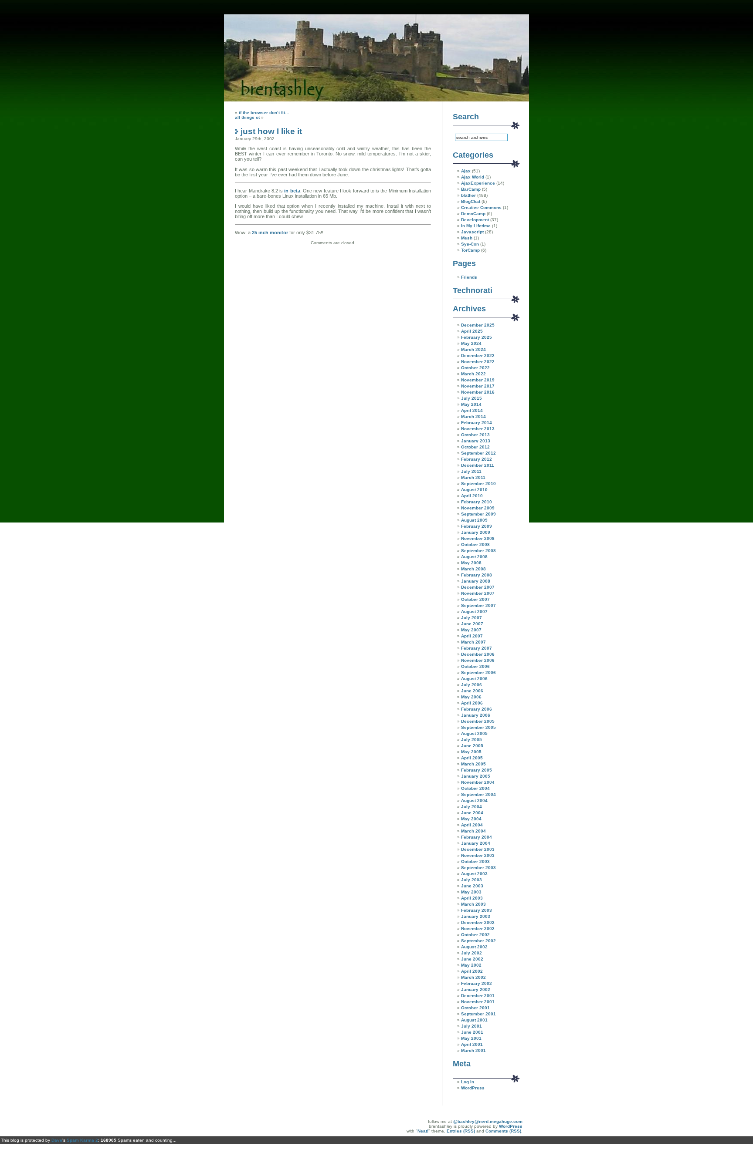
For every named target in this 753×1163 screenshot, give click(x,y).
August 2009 (474, 520)
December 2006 (478, 654)
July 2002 (471, 953)
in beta (292, 190)
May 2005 (471, 751)
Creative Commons (481, 207)
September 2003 (478, 867)
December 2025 (478, 325)
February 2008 (476, 575)
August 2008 (474, 556)
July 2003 (471, 879)
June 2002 (472, 959)
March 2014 (473, 416)
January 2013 (475, 440)
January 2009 (475, 532)
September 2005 (478, 727)
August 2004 (474, 800)
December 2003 (478, 849)
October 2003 (475, 861)
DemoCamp (473, 213)
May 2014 (471, 404)
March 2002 (473, 977)
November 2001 (478, 1001)
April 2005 (472, 757)
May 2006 (471, 696)
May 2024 (471, 343)
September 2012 (478, 453)
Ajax (466, 171)
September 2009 (478, 514)
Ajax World (472, 177)
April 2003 (472, 898)
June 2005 (472, 745)
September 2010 (478, 483)
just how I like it (271, 131)
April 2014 (472, 410)
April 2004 (472, 825)
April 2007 (472, 636)
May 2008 (471, 562)
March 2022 (473, 373)
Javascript (472, 231)
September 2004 (478, 794)
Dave (56, 1140)
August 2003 (474, 873)
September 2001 (478, 1013)
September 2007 (478, 605)
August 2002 (474, 946)
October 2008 (475, 544)
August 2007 (474, 611)
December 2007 (478, 587)
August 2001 (474, 1020)
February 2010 (476, 501)
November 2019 (478, 380)
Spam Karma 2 (82, 1140)
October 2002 (475, 934)
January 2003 (475, 916)
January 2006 (475, 715)
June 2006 (472, 690)
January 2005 (475, 776)
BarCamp (471, 189)
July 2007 (471, 617)
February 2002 (476, 983)
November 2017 (478, 386)
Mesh (466, 238)
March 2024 (473, 349)
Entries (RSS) (461, 1131)
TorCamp (470, 250)
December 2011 (477, 465)
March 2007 (473, 642)
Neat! (422, 1131)
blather (468, 195)
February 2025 (476, 337)
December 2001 (478, 995)
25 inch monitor (270, 232)
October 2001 (475, 1007)
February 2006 (476, 709)
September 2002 (478, 940)
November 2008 (478, 538)
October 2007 (475, 599)
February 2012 (476, 459)
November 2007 (478, 593)
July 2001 (471, 1026)
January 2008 (475, 581)
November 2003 (478, 855)
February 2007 (476, 648)
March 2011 (473, 477)
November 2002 (478, 928)
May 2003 (471, 892)
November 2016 (478, 392)
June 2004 (472, 812)
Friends (469, 277)
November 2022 (478, 361)
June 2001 (472, 1032)
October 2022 (475, 367)
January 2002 (475, 989)
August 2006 (474, 678)
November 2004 (478, 782)
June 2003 (472, 885)
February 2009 (476, 526)
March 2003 (473, 904)
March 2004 (473, 831)
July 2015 (471, 398)
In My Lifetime (476, 225)
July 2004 (471, 806)
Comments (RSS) (503, 1131)
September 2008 (478, 550)
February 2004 (476, 837)
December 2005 (478, 721)
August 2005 (474, 733)
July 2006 (471, 684)
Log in (467, 1081)
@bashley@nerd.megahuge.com (487, 1121)
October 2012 (475, 447)
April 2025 (472, 331)
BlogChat (470, 201)
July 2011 (471, 471)
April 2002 (472, 971)
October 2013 (475, 434)
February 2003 (476, 910)
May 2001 (471, 1038)
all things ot (247, 117)
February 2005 (476, 770)
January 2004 (475, 843)
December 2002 (478, 922)
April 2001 (472, 1044)
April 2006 (472, 703)
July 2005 (471, 739)
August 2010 (474, 489)
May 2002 (471, 965)
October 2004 (475, 788)
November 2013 (478, 428)
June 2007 (472, 623)
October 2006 (475, 666)
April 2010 (472, 495)
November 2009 (478, 508)
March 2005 (473, 764)
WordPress (473, 1087)
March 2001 (473, 1050)
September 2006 (478, 672)
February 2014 (476, 422)
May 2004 (471, 818)
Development (475, 219)
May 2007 (471, 629)
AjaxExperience (478, 183)
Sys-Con (470, 244)
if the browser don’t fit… (264, 112)
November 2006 (478, 660)
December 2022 (478, 355)
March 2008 (473, 568)
